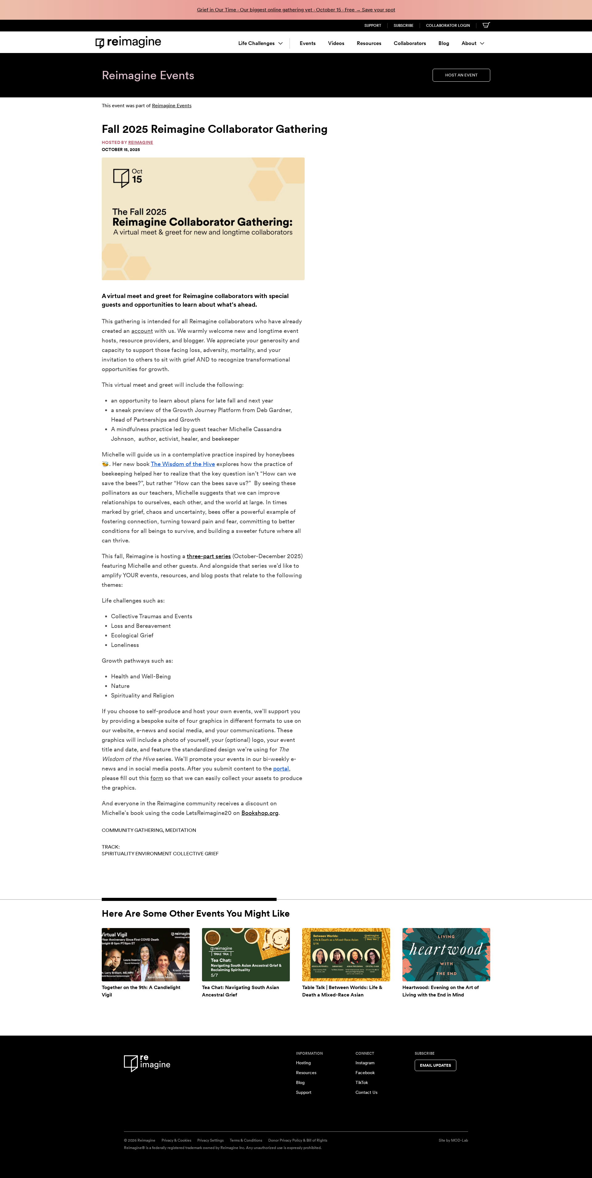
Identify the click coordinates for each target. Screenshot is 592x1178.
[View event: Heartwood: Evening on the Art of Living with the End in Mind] (446, 954)
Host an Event (461, 75)
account (142, 330)
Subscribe (403, 25)
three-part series (209, 556)
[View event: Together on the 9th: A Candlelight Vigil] (146, 954)
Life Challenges (256, 43)
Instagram (365, 1062)
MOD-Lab (459, 1140)
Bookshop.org (259, 812)
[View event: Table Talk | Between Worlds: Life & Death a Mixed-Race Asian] (346, 954)
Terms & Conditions (246, 1140)
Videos (336, 43)
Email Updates (435, 1065)
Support (372, 25)
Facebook (365, 1072)
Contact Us (366, 1092)
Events (308, 43)
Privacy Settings (210, 1140)
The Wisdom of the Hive (183, 464)
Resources (369, 43)
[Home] (129, 42)
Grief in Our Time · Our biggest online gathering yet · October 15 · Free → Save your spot (296, 10)
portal (281, 768)
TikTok (362, 1082)
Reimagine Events (171, 105)
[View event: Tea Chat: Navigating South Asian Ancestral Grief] (246, 954)
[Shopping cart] (486, 25)
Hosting (303, 1062)
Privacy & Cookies (176, 1140)
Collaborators (410, 43)
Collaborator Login (448, 25)
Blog (443, 43)
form (156, 778)
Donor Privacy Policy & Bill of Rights (297, 1140)
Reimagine (140, 142)
